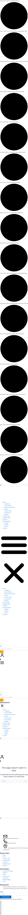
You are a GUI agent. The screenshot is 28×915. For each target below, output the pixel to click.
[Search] (1, 651)
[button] (14, 559)
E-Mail (1, 891)
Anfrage (5, 519)
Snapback (7, 504)
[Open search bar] (0, 646)
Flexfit (6, 509)
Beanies (7, 514)
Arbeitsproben (6, 517)
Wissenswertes (7, 521)
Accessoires (8, 512)
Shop (4, 502)
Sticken (6, 524)
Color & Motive (8, 505)
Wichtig (6, 523)
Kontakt (5, 528)
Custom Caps (8, 511)
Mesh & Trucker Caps (10, 507)
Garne (6, 526)
